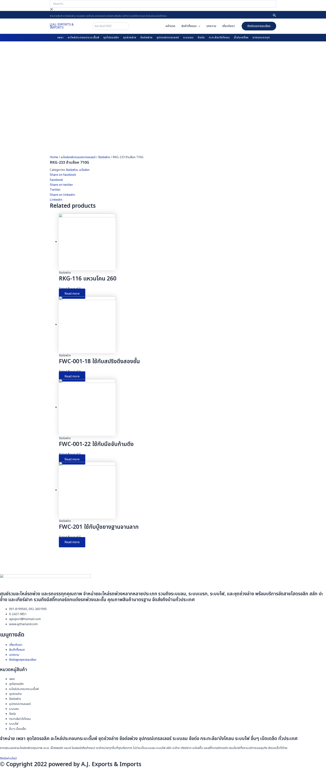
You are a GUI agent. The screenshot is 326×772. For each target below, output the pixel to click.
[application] (198, 26)
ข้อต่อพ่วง (104, 157)
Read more (72, 293)
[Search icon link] (274, 16)
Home (54, 157)
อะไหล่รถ (84, 170)
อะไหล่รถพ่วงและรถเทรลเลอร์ (78, 157)
